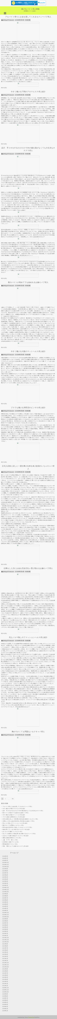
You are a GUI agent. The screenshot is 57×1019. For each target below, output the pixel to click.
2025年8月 (5, 871)
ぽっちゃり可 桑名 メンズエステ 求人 (12, 831)
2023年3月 (5, 931)
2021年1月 (5, 985)
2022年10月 (5, 942)
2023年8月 (5, 921)
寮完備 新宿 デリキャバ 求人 (10, 844)
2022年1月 (5, 960)
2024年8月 (5, 896)
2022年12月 (5, 937)
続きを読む (4, 87)
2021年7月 (5, 973)
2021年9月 (5, 969)
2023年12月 (5, 912)
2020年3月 (5, 1006)
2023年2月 (5, 933)
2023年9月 (5, 919)
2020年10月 (5, 992)
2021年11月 (5, 964)
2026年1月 (5, 860)
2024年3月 (5, 906)
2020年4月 (5, 1004)
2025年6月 (5, 875)
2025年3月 (5, 881)
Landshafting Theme (23, 1017)
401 (13, 798)
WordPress (36, 1017)
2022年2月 (5, 958)
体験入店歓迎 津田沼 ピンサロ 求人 (12, 838)
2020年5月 (5, 1002)
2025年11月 (5, 864)
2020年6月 (5, 1000)
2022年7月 (5, 948)
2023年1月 (5, 935)
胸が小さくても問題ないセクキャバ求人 (28, 731)
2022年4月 (5, 954)
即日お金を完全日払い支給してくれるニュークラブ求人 (17, 827)
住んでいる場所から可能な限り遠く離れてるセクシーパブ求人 (19, 833)
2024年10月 (5, 891)
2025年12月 (5, 862)
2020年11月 (5, 990)
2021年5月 (5, 977)
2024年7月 (5, 898)
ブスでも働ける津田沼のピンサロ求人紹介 (28, 407)
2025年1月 (5, 885)
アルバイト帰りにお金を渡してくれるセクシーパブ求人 (28, 17)
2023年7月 (5, 923)
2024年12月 (5, 887)
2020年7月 (5, 998)
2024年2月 (5, 908)
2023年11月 (5, 914)
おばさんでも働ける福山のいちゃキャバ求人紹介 (16, 835)
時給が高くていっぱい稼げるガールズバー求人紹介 (16, 829)
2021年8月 (5, 971)
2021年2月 (5, 983)
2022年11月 (5, 939)
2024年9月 (5, 893)
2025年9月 (5, 868)
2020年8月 (5, 996)
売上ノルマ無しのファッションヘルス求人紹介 (28, 637)
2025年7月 (5, 873)
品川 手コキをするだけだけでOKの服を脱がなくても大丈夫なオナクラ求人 (23, 810)
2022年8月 (5, 946)
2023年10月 (5, 916)
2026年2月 (5, 858)
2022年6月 (5, 950)
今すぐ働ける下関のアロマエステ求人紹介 (28, 91)
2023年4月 (5, 929)
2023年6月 (5, 925)
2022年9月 (5, 944)
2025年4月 (5, 879)
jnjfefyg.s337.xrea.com (8, 20)
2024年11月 (5, 889)
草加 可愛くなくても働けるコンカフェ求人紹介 (16, 846)
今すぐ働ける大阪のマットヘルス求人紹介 (28, 351)
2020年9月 (5, 994)
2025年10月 (5, 866)
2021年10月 (5, 967)
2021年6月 (5, 975)
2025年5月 (5, 877)
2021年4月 (5, 979)
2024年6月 (5, 900)
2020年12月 (5, 987)
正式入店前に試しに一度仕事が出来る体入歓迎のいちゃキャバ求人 (20, 819)
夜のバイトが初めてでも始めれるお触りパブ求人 (28, 282)
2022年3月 (5, 956)
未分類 (28, 20)
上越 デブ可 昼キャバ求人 (10, 840)
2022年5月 (5, 952)
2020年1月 (5, 1010)
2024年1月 (5, 910)
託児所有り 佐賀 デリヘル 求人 (11, 842)
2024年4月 (5, 904)
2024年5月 (5, 902)
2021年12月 (5, 962)
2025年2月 (5, 883)
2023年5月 (5, 927)
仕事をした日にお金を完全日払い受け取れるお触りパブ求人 (28, 568)
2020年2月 (5, 1008)
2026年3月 (5, 856)
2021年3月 (5, 981)
